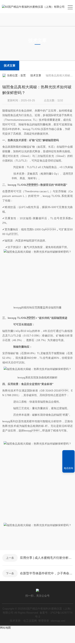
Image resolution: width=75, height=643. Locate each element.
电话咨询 (68, 468)
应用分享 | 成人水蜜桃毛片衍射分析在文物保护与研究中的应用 (46, 557)
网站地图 (5, 627)
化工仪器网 (30, 620)
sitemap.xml (58, 620)
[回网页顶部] (68, 454)
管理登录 (43, 620)
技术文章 (9, 65)
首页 (23, 75)
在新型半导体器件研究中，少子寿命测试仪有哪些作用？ (46, 573)
